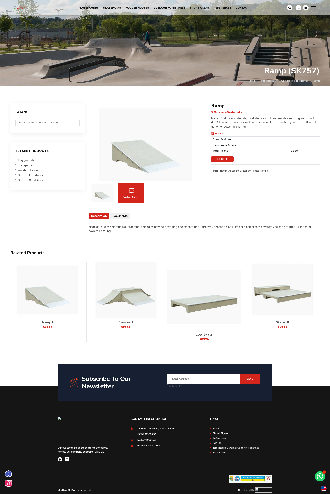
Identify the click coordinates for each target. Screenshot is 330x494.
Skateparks (268, 80)
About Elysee (220, 433)
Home (251, 80)
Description (99, 216)
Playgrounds (26, 160)
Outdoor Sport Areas (31, 180)
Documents (120, 216)
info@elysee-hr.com (148, 445)
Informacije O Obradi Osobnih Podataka (236, 447)
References (222, 7)
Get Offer (222, 159)
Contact (242, 7)
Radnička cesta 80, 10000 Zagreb (156, 428)
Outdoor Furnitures (30, 175)
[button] (320, 476)
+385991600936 (146, 434)
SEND (250, 378)
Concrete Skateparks (294, 80)
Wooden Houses (28, 170)
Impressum (219, 452)
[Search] (77, 121)
